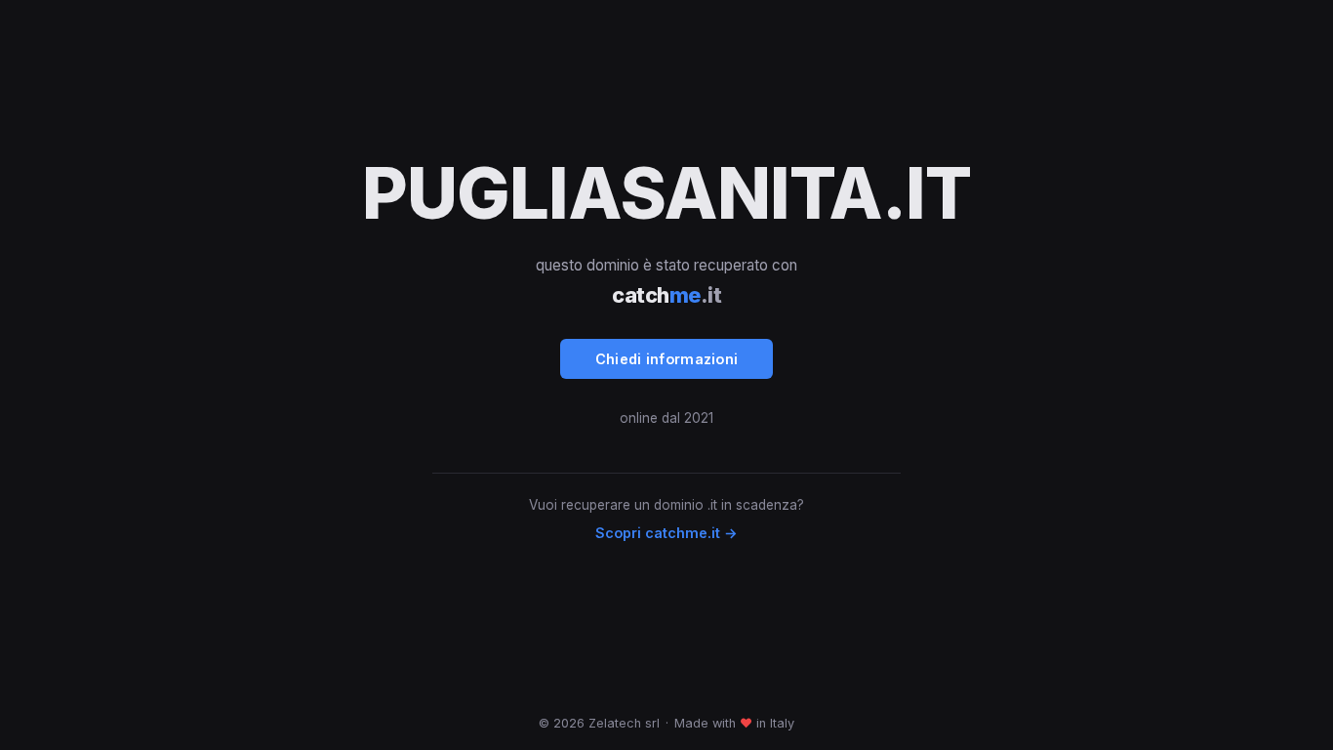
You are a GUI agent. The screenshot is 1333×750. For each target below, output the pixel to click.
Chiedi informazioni (667, 359)
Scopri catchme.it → (666, 532)
